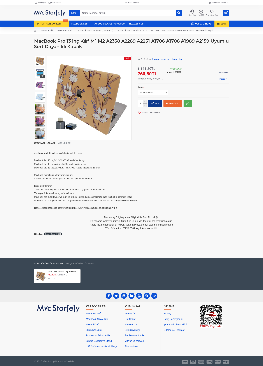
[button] (40, 58)
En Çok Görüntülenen (80, 263)
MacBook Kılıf (47, 30)
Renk (140, 87)
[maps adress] (58, 332)
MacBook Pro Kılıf (65, 30)
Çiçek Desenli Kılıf (53, 234)
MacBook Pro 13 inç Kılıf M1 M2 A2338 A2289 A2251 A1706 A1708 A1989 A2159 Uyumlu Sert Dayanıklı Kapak (63, 271)
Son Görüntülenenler (48, 263)
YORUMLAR (64, 143)
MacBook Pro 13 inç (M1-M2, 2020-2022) (95, 30)
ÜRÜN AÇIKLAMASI (44, 143)
